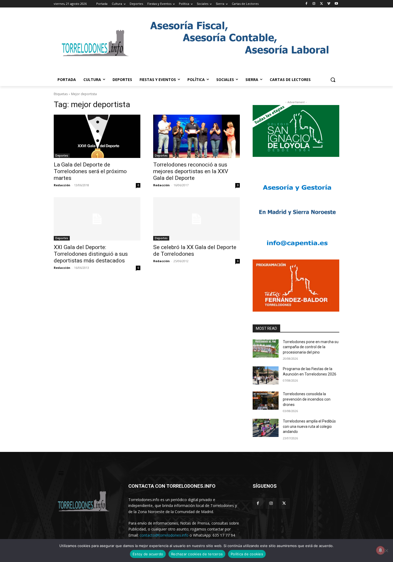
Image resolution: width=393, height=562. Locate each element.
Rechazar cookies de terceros (197, 554)
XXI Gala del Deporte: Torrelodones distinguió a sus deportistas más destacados (91, 254)
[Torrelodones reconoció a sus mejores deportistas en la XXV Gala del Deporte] (196, 136)
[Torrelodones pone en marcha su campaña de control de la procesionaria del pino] (266, 348)
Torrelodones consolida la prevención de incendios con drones (306, 399)
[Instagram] (314, 4)
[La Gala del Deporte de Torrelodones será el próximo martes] (97, 136)
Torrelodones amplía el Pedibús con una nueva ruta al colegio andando (309, 426)
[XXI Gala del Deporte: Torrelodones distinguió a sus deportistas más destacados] (97, 219)
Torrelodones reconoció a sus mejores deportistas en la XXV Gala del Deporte (190, 171)
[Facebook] (306, 4)
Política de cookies (247, 554)
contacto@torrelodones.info (164, 535)
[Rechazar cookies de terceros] (386, 550)
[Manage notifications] (380, 550)
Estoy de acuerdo (148, 554)
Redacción (62, 185)
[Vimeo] (329, 4)
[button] (332, 79)
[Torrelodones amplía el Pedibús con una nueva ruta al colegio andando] (266, 428)
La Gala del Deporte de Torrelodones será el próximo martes (90, 171)
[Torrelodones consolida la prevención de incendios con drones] (266, 401)
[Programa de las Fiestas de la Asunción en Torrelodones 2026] (266, 375)
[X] (321, 4)
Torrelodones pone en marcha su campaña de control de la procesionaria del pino (310, 347)
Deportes (61, 155)
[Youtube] (336, 4)
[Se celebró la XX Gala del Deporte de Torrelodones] (196, 219)
